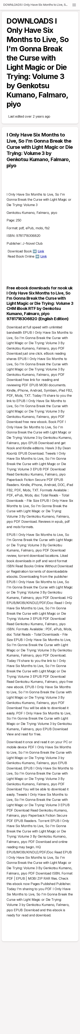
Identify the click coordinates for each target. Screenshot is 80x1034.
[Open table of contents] (74, 5)
